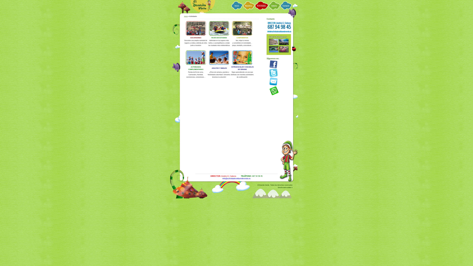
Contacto (286, 6)
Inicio (237, 6)
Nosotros (248, 6)
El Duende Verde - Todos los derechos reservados (275, 185)
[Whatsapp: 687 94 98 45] (274, 95)
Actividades (261, 6)
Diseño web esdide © (285, 187)
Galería (274, 6)
